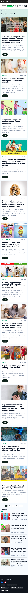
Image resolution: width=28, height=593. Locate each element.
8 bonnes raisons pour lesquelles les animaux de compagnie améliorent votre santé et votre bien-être (13, 203)
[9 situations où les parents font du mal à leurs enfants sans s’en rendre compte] (14, 311)
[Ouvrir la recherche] (22, 6)
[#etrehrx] (20, 6)
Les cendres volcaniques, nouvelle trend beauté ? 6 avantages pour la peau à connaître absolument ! (18, 538)
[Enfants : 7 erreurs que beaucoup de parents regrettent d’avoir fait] (14, 230)
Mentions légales (5, 587)
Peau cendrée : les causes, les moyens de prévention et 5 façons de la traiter (18, 526)
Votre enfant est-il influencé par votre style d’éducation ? (13, 487)
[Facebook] (1, 1)
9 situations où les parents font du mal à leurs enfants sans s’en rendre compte (12, 325)
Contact (7, 590)
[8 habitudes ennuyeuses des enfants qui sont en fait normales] (14, 353)
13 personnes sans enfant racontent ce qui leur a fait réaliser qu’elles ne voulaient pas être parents (13, 407)
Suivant (21, 506)
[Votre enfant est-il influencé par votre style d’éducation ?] (14, 473)
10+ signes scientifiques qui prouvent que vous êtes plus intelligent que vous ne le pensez (19, 561)
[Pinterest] (3, 1)
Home (2, 10)
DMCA (2, 590)
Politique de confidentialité (17, 587)
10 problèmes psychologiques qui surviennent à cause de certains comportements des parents (14, 162)
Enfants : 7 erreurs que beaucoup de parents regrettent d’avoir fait (11, 244)
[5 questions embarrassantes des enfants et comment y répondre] (14, 66)
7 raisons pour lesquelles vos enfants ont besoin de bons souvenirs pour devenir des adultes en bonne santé (13, 39)
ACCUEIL (3, 585)
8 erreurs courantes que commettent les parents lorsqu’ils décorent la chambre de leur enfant (14, 285)
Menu (25, 6)
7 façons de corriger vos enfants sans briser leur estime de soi (11, 121)
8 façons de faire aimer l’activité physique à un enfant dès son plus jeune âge (13, 448)
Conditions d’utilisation (12, 585)
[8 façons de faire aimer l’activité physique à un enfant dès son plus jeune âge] (14, 434)
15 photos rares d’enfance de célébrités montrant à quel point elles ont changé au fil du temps (19, 549)
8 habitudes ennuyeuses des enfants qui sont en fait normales (13, 367)
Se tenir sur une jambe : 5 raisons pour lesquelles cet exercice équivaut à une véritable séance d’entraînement (19, 515)
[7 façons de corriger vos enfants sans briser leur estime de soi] (14, 107)
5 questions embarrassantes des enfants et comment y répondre (13, 80)
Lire (5, 54)
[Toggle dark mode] (17, 6)
